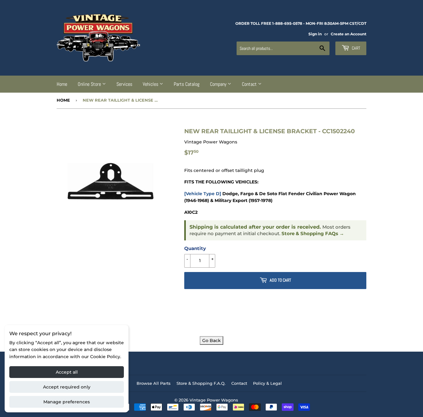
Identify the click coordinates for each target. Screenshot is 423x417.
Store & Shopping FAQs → (312, 233)
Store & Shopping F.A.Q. (201, 383)
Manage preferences (66, 402)
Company (219, 84)
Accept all (67, 372)
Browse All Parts (154, 383)
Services (124, 84)
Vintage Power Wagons (214, 399)
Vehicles (151, 84)
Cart (355, 48)
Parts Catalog (186, 84)
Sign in (315, 34)
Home (62, 84)
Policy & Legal (267, 383)
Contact (250, 84)
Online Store (90, 84)
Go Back (211, 340)
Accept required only (66, 387)
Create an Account (348, 34)
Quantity (195, 248)
